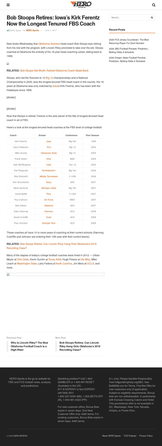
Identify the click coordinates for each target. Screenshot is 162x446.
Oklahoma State (49, 152)
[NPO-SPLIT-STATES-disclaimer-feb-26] (55, 300)
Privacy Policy (146, 435)
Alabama (48, 205)
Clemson (48, 211)
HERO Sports (32, 30)
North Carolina (64, 263)
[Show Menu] (8, 4)
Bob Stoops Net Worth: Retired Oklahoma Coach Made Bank (54, 70)
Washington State (27, 263)
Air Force (48, 199)
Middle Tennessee (49, 176)
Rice (49, 193)
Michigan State (48, 187)
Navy (48, 182)
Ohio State (23, 259)
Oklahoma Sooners (49, 43)
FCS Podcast (130, 435)
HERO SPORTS (20, 435)
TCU (49, 147)
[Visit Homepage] (81, 5)
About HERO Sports (111, 435)
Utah (48, 164)
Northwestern (49, 170)
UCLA (90, 263)
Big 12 (49, 78)
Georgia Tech (49, 222)
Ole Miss (85, 259)
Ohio (48, 158)
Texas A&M (54, 259)
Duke (48, 217)
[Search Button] (153, 4)
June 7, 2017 (51, 30)
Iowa (55, 86)
